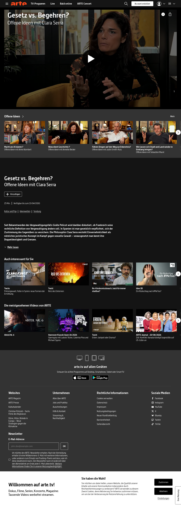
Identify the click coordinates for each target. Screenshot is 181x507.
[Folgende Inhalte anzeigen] (178, 132)
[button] (126, 4)
